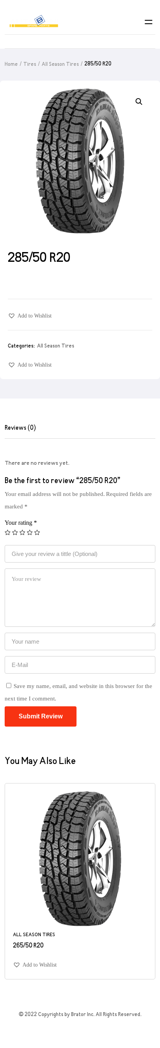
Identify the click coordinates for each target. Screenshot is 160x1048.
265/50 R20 (28, 945)
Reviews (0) (20, 428)
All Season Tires (60, 65)
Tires (29, 65)
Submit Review (41, 716)
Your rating (21, 522)
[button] (30, 315)
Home (11, 65)
